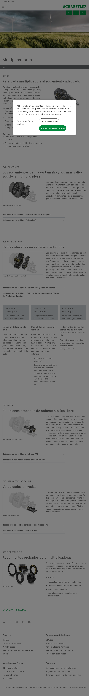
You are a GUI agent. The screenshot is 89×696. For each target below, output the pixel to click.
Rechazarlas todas (49, 121)
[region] (44, 117)
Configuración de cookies (25, 122)
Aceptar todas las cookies (53, 128)
